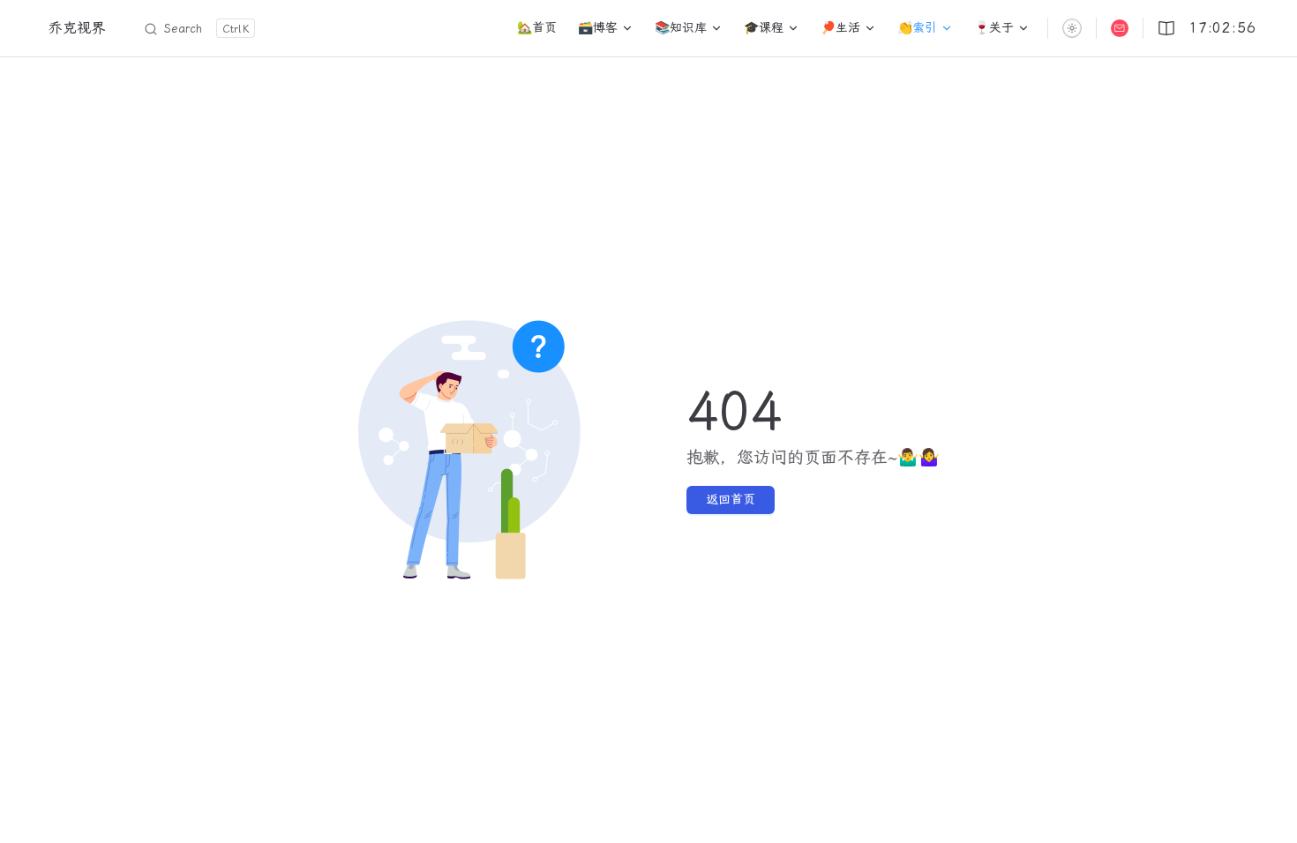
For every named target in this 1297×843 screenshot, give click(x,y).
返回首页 (730, 499)
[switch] (1072, 28)
